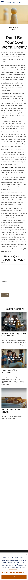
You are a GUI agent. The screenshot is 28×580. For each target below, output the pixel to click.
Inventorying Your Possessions (9, 371)
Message (4, 281)
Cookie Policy (13, 569)
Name (3, 263)
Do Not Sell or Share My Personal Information (14, 572)
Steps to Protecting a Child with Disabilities (13, 334)
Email (2, 272)
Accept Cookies (14, 576)
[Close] (26, 554)
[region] (14, 566)
